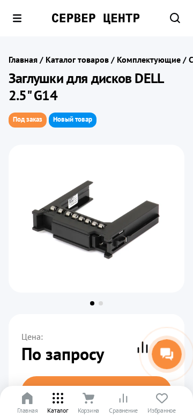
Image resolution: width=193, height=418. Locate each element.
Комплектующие (149, 59)
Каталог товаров (77, 59)
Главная (23, 59)
